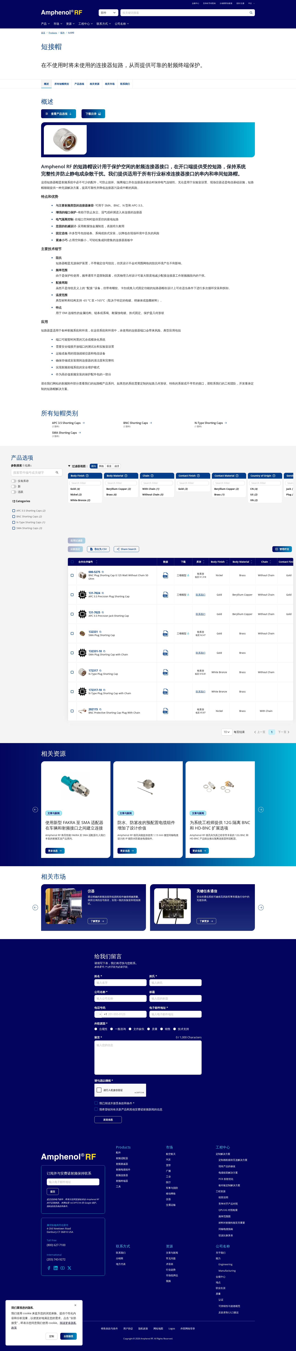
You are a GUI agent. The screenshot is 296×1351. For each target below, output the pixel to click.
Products (53, 32)
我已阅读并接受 (116, 1103)
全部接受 (68, 1336)
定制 (51, 1336)
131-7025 (94, 612)
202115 (93, 709)
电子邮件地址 (157, 1008)
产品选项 (79, 83)
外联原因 (99, 1023)
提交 (52, 1191)
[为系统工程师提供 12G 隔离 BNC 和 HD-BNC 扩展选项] (147, 809)
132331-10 (95, 651)
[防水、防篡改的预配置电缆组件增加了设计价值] (75, 809)
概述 (46, 83)
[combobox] (101, 1014)
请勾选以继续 (102, 1080)
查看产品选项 (59, 114)
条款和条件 (126, 1103)
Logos (172, 1328)
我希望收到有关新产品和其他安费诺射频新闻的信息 (130, 1109)
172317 (93, 670)
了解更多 (58, 921)
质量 (154, 1029)
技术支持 (183, 1029)
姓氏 (152, 976)
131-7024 (94, 593)
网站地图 (158, 1328)
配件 (62, 32)
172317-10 (95, 690)
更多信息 (53, 850)
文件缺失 (138, 1029)
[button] (35, 809)
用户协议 (128, 1328)
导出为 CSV (100, 549)
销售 (167, 1029)
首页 (43, 32)
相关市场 (110, 83)
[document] (44, 1323)
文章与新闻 (54, 813)
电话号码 (99, 1008)
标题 (152, 992)
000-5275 (94, 572)
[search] (36, 472)
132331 (93, 631)
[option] (85, 489)
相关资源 (94, 83)
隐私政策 (51, 1206)
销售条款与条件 (109, 1328)
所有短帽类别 (61, 83)
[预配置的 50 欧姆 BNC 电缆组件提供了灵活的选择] (220, 809)
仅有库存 (23, 481)
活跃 (20, 492)
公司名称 (99, 992)
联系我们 (125, 83)
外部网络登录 (188, 1328)
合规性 (103, 1029)
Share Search (128, 549)
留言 (97, 1037)
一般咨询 (120, 1029)
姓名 (97, 976)
